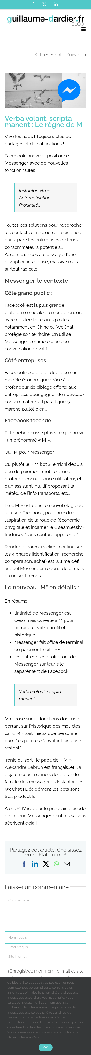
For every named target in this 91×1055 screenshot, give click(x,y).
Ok (45, 1047)
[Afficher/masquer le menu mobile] (83, 29)
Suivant (74, 54)
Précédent (51, 54)
